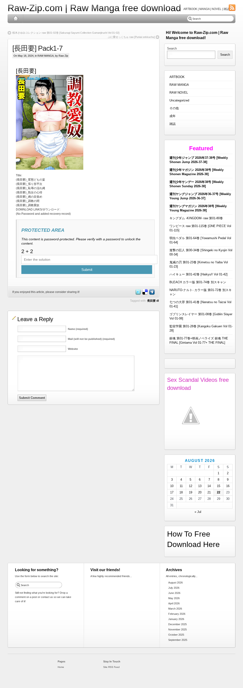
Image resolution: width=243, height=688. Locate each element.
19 (190, 492)
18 (181, 492)
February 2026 (176, 613)
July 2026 (173, 587)
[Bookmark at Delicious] (145, 294)
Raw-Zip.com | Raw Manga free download (94, 8)
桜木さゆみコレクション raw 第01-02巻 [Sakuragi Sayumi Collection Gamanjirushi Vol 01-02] (65, 32)
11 (181, 486)
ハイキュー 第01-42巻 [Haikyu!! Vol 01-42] (198, 274)
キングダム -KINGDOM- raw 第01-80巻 (196, 218)
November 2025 (177, 629)
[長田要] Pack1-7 (37, 48)
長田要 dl (153, 300)
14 (209, 486)
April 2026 (174, 603)
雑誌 (172, 124)
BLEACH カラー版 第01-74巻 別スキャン (197, 282)
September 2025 (177, 639)
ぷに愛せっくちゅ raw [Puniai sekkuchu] (131, 37)
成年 (172, 116)
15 (218, 486)
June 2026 (174, 593)
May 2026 (174, 598)
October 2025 (176, 634)
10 (171, 486)
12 (190, 486)
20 (199, 492)
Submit (86, 270)
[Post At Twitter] (138, 294)
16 (227, 486)
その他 (174, 108)
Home (15, 18)
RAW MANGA (45, 55)
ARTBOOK (177, 77)
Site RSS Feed (111, 667)
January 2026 (176, 619)
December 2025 (177, 624)
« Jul (198, 512)
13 (199, 486)
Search (172, 48)
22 (218, 492)
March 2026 (175, 608)
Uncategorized (179, 100)
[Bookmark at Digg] (152, 294)
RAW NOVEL (178, 92)
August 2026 (175, 582)
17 (171, 492)
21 (209, 492)
